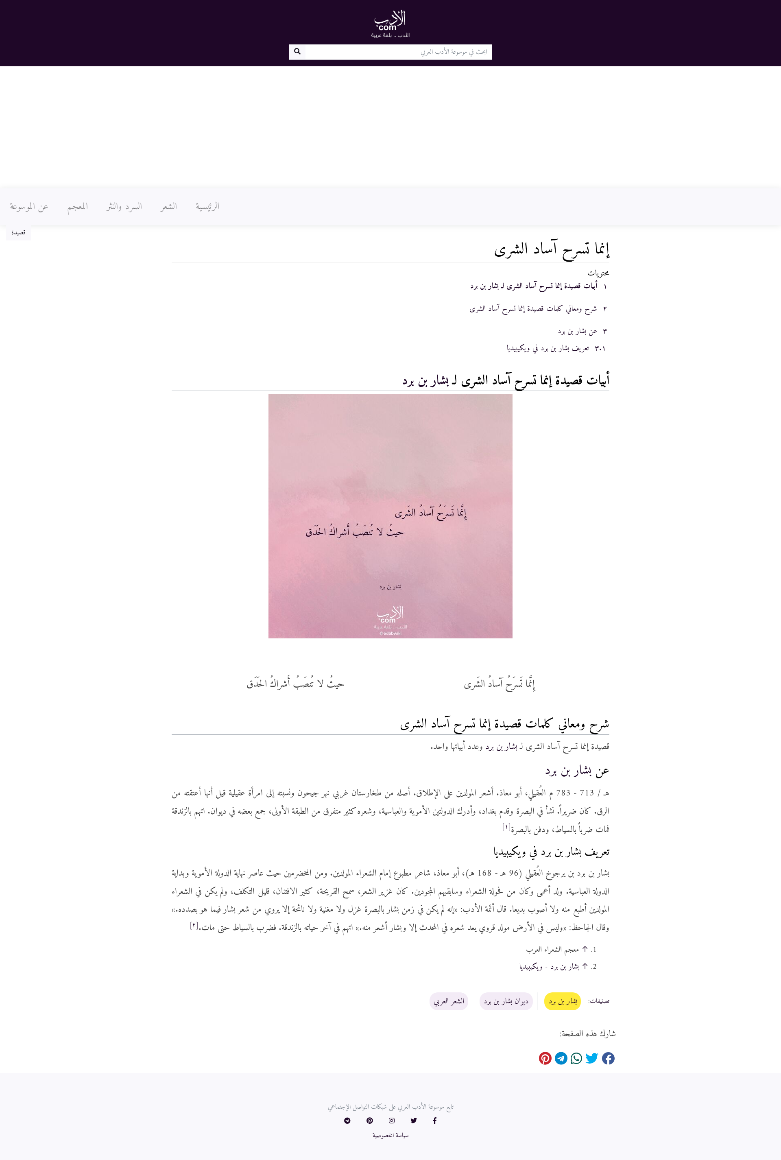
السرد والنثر (124, 206)
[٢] (194, 925)
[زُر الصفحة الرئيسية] (390, 23)
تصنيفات (599, 1001)
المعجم (77, 206)
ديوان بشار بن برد (506, 1001)
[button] (435, 1121)
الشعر (169, 206)
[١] (506, 827)
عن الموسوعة (29, 206)
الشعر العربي (449, 1001)
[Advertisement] (390, 127)
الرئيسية (207, 206)
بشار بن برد (425, 380)
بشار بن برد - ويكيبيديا (549, 967)
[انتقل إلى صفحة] (297, 52)
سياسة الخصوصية (391, 1135)
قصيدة (18, 232)
